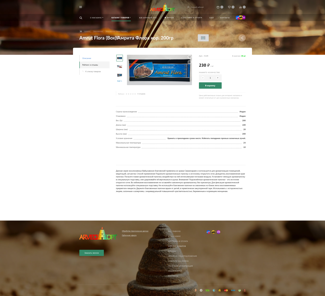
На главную (174, 231)
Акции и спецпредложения (182, 256)
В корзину (210, 85)
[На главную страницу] (162, 6)
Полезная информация (180, 266)
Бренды (172, 251)
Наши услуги (175, 271)
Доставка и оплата (178, 241)
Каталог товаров (177, 246)
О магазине (174, 236)
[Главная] (81, 31)
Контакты (173, 276)
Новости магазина (178, 261)
